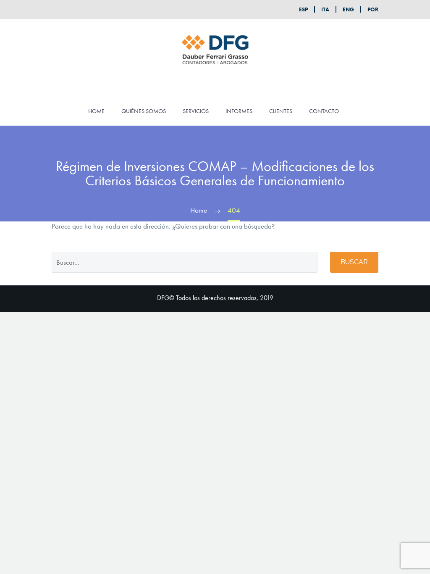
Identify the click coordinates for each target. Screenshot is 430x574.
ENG (348, 9)
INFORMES (238, 111)
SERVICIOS (196, 111)
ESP (303, 9)
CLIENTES (280, 111)
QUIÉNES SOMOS (143, 111)
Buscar (354, 262)
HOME (96, 111)
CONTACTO (324, 111)
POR (372, 9)
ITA (325, 9)
